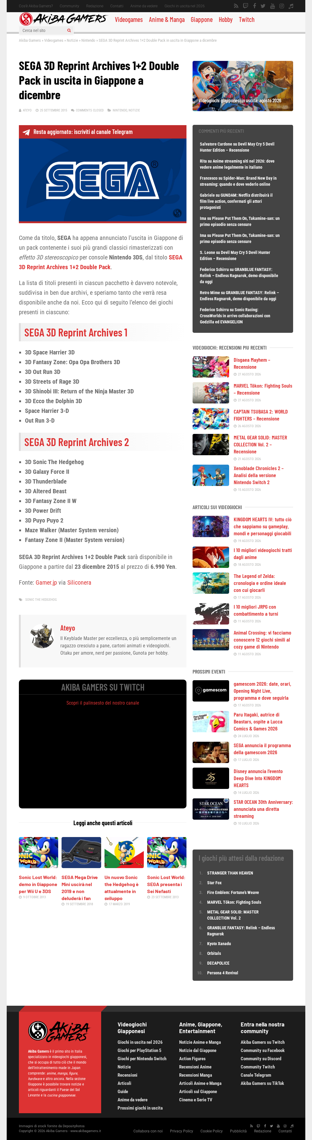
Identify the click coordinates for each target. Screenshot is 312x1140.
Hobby (226, 19)
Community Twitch (258, 1067)
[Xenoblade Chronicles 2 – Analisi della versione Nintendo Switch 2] (211, 483)
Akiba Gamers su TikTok (262, 1083)
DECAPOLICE (218, 963)
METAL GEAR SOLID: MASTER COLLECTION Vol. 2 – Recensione (260, 444)
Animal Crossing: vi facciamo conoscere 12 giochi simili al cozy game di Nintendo (262, 639)
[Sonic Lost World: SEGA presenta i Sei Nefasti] (166, 866)
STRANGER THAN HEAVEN (230, 873)
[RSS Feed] (236, 6)
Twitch (247, 19)
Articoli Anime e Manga (200, 1083)
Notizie (72, 40)
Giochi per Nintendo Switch (142, 1058)
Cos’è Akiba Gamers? (36, 6)
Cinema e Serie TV (195, 1100)
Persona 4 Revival (222, 972)
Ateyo (27, 110)
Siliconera (79, 582)
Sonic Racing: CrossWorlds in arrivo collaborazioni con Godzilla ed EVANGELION (235, 315)
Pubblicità (238, 1131)
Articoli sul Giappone (198, 1091)
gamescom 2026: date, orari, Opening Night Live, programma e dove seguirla (262, 690)
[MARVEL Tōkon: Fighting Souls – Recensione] (211, 401)
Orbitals (214, 953)
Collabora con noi (148, 1131)
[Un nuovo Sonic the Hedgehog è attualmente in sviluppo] (124, 866)
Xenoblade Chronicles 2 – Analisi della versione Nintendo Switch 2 (259, 475)
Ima (203, 218)
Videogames (129, 19)
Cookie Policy (211, 1131)
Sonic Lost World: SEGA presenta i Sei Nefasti (166, 884)
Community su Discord (261, 1058)
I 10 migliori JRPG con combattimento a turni (256, 610)
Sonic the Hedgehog (41, 599)
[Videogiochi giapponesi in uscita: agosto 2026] (243, 109)
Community (69, 6)
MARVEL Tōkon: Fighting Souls (234, 902)
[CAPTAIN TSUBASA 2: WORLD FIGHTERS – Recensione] (211, 427)
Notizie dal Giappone (197, 1050)
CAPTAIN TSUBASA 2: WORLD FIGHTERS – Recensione (261, 415)
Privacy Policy (181, 1131)
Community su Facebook (263, 1050)
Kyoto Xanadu (219, 943)
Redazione (94, 6)
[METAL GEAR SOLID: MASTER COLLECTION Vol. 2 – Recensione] (211, 453)
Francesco (209, 178)
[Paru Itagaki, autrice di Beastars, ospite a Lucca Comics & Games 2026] (211, 730)
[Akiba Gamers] (64, 25)
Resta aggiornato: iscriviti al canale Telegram (83, 131)
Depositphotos (74, 1126)
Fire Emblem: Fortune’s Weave (233, 892)
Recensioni (127, 1075)
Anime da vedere (144, 6)
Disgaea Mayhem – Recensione (252, 363)
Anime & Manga (167, 19)
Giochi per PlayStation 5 (139, 1050)
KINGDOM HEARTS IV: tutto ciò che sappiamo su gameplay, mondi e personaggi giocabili (263, 526)
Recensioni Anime (195, 1067)
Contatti (116, 6)
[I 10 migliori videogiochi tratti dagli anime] (211, 565)
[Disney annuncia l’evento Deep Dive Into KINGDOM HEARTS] (211, 786)
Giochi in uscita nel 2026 (185, 6)
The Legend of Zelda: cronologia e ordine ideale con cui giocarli (260, 582)
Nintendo (88, 40)
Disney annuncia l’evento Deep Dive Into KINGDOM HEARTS (258, 778)
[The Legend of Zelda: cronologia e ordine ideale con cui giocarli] (211, 591)
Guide (123, 1091)
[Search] (69, 30)
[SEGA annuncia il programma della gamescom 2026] (211, 761)
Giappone (202, 19)
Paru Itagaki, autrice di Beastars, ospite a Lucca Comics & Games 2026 (258, 721)
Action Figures (192, 1058)
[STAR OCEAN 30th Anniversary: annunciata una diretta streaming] (211, 817)
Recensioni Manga (195, 1075)
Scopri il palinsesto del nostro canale (102, 703)
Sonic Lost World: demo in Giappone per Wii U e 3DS (38, 884)
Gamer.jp (46, 582)
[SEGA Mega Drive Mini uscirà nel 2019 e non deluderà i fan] (81, 866)
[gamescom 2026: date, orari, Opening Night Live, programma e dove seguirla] (211, 699)
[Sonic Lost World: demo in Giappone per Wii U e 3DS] (38, 866)
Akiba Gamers (30, 40)
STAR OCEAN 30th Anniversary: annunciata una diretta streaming (263, 808)
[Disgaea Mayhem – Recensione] (211, 375)
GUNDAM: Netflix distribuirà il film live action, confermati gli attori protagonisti (236, 201)
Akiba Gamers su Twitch (263, 1042)
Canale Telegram (256, 1075)
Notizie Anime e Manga (200, 1042)
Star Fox (214, 882)
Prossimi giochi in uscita (140, 1108)
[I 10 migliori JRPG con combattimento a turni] (211, 622)
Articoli (124, 1083)
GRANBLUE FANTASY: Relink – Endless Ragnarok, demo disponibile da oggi (239, 275)
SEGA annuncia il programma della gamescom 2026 (262, 748)
